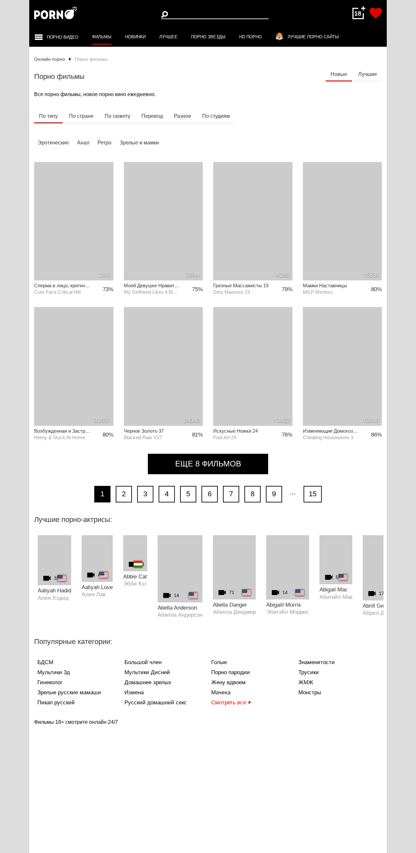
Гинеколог (49, 682)
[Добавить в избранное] (376, 13)
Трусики (308, 672)
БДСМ (45, 662)
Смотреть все (228, 702)
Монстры (309, 692)
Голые (219, 662)
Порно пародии (230, 672)
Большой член (143, 662)
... (293, 492)
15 (313, 494)
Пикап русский (56, 702)
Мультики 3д (53, 672)
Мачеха (220, 692)
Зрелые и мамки (139, 142)
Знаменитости (316, 662)
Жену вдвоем (228, 682)
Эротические (53, 142)
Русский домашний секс (155, 702)
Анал (83, 142)
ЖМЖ (305, 682)
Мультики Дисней (147, 672)
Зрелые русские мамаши (69, 692)
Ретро (104, 142)
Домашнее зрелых (147, 682)
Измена (134, 692)
